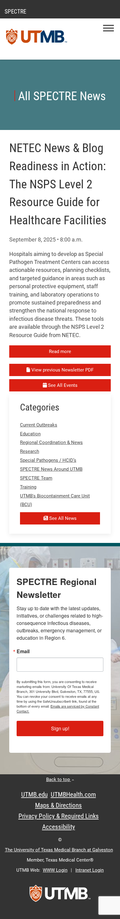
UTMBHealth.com (73, 794)
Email (23, 651)
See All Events (62, 385)
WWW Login (55, 870)
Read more (60, 351)
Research (29, 451)
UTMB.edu (34, 794)
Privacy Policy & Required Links (58, 816)
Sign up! (60, 728)
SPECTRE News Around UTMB (51, 469)
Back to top (58, 779)
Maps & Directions (58, 805)
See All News (62, 518)
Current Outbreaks (38, 425)
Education (30, 434)
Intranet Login (89, 870)
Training (28, 487)
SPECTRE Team (36, 478)
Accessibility (58, 827)
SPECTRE (15, 11)
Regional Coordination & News (51, 442)
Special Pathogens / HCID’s (48, 460)
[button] (108, 28)
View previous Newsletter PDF (62, 370)
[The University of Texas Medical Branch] (36, 39)
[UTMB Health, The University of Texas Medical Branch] (60, 895)
